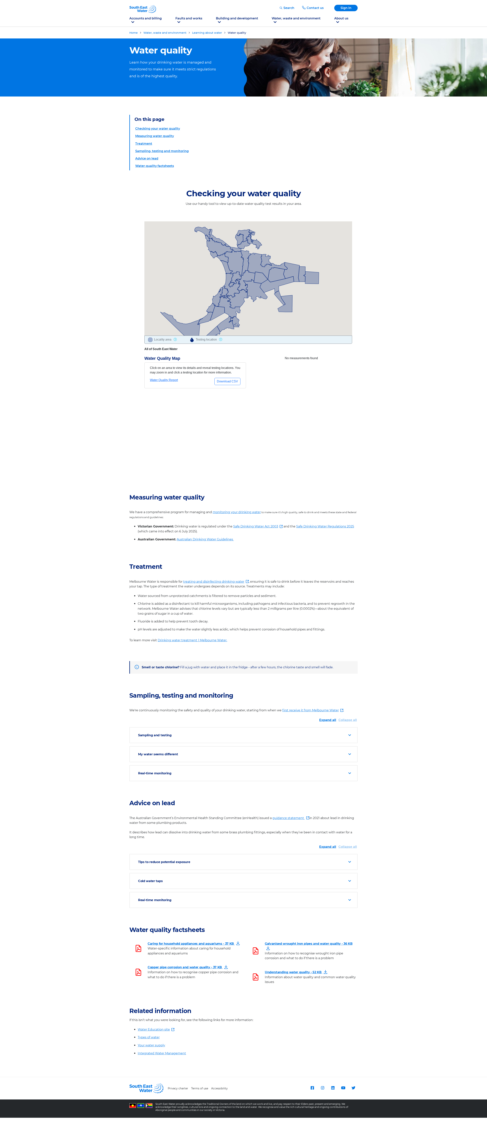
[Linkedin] (333, 1088)
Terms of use (199, 1088)
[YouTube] (343, 1088)
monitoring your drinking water (237, 512)
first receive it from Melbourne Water (310, 710)
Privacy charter (178, 1088)
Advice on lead (146, 158)
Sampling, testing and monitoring (162, 151)
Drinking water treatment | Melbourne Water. (192, 640)
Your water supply (151, 1045)
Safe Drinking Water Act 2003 (255, 527)
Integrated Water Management (162, 1053)
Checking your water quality (157, 128)
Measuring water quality (154, 136)
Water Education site (156, 1030)
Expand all (327, 720)
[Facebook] (312, 1088)
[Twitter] (353, 1088)
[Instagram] (322, 1088)
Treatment (143, 143)
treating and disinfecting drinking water (213, 582)
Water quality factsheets (154, 166)
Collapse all (347, 720)
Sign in (346, 8)
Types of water (149, 1037)
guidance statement (290, 818)
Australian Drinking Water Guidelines (205, 539)
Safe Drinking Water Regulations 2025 (325, 526)
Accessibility (219, 1088)
